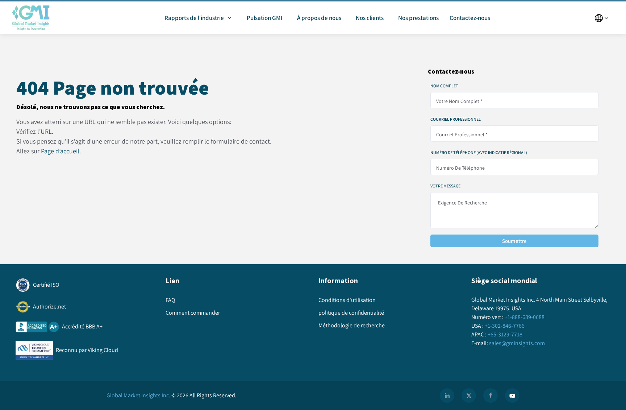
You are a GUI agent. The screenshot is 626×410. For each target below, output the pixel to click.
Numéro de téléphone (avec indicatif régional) (478, 152)
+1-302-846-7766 (505, 326)
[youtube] (512, 395)
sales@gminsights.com (517, 343)
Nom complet (444, 86)
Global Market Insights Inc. (138, 395)
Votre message (445, 186)
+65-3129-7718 (505, 334)
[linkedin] (447, 395)
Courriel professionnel (455, 119)
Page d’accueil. (61, 151)
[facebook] (490, 395)
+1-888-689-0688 (524, 317)
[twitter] (469, 395)
